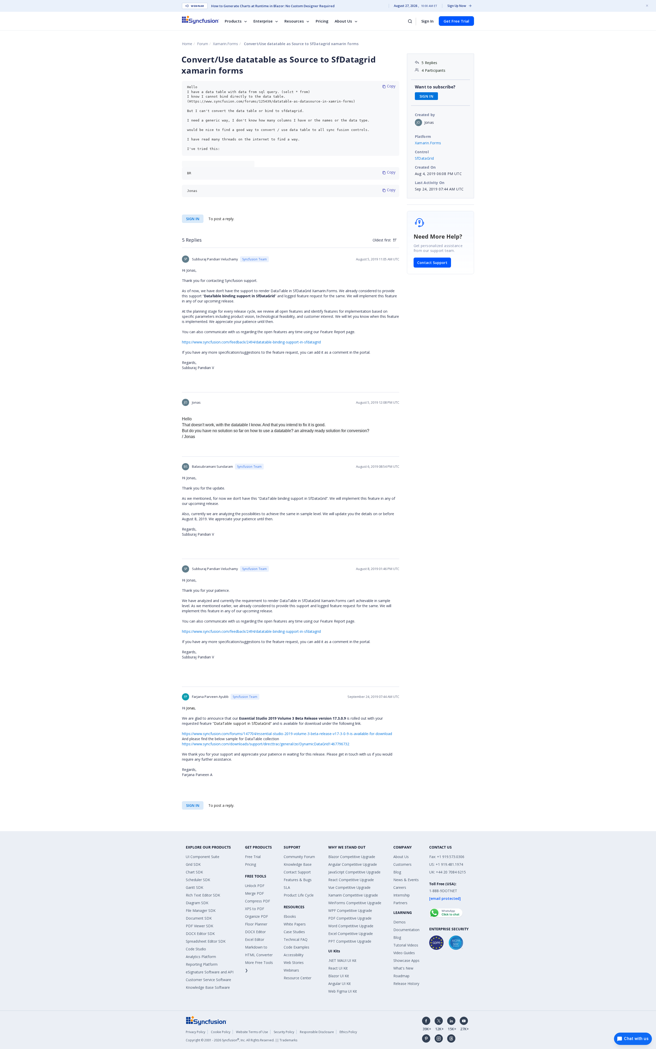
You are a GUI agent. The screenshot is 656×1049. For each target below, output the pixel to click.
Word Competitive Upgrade (350, 925)
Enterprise (263, 21)
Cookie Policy (220, 1032)
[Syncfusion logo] (200, 20)
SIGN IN (192, 218)
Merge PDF (254, 893)
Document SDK (199, 918)
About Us (343, 21)
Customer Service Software (208, 979)
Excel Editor (254, 939)
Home (187, 43)
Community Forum (299, 856)
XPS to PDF (254, 908)
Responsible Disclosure (317, 1032)
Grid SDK (193, 864)
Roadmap (401, 975)
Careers (399, 887)
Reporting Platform (202, 964)
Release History (406, 983)
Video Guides (404, 952)
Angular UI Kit (339, 983)
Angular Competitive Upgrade (352, 864)
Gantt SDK (194, 887)
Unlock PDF (254, 885)
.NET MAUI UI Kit (342, 960)
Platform (423, 136)
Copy (390, 86)
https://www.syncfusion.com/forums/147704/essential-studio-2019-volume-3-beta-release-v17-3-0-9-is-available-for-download (287, 733)
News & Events (406, 879)
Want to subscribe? (435, 87)
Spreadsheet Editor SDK (205, 941)
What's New (403, 968)
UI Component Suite (202, 856)
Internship (401, 895)
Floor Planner (256, 924)
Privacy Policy (195, 1032)
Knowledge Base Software (208, 987)
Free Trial (253, 856)
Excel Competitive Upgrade (350, 933)
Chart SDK (194, 872)
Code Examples (296, 947)
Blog (397, 872)
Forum (202, 43)
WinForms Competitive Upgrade (354, 902)
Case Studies (294, 931)
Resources (294, 21)
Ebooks (290, 916)
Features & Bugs (298, 879)
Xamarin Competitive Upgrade (353, 895)
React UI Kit (338, 968)
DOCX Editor (255, 931)
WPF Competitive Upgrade (350, 910)
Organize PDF (256, 916)
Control (422, 151)
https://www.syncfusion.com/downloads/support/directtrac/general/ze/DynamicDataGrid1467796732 (265, 743)
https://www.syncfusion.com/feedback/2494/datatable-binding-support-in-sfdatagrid (251, 342)
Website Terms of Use (252, 1032)
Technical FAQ (296, 939)
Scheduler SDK (198, 879)
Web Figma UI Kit (342, 991)
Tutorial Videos (405, 945)
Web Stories (294, 962)
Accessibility (293, 954)
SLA (287, 887)
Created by (425, 114)
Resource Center (297, 977)
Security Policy (284, 1032)
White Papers (295, 924)
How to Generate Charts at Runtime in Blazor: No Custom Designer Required (273, 6)
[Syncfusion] (206, 1019)
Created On (425, 167)
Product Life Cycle (299, 895)
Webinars (291, 970)
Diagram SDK (197, 902)
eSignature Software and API (209, 972)
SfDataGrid (424, 158)
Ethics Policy (348, 1032)
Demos (399, 922)
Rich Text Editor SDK (203, 895)
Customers (402, 864)
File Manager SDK (201, 910)
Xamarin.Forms (225, 43)
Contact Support (432, 262)
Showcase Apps (406, 960)
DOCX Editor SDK (200, 933)
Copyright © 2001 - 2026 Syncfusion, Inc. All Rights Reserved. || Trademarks (241, 1040)
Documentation (406, 929)
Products (233, 21)
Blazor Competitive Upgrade (351, 856)
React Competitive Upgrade (351, 879)
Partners (400, 902)
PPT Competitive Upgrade (349, 941)
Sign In (427, 21)
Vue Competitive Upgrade (349, 887)
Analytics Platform (201, 956)
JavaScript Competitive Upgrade (354, 872)
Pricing (322, 21)
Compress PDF (257, 901)
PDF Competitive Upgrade (350, 918)
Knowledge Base (298, 864)
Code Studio (196, 948)
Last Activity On (430, 182)
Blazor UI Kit (338, 975)
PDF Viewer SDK (199, 925)
